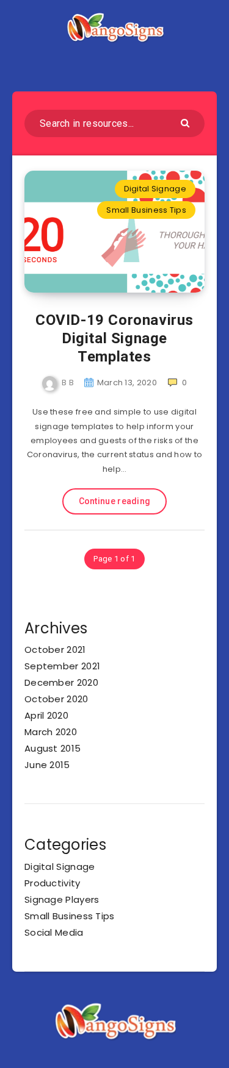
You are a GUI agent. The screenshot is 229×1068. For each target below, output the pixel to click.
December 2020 (61, 682)
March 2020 (50, 731)
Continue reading (115, 501)
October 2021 (55, 649)
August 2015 (52, 748)
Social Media (54, 932)
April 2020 (46, 715)
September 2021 (62, 666)
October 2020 (56, 698)
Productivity (52, 883)
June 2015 (47, 764)
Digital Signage (155, 188)
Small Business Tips (146, 210)
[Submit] (186, 122)
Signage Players (62, 899)
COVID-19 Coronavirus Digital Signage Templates (114, 338)
